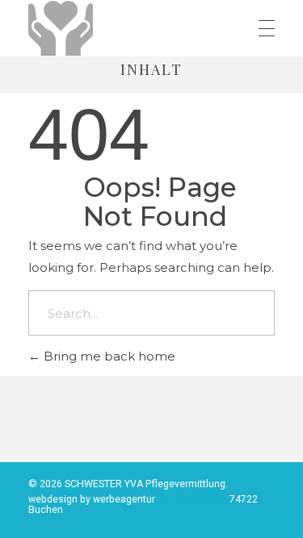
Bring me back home (107, 356)
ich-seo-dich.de (193, 499)
